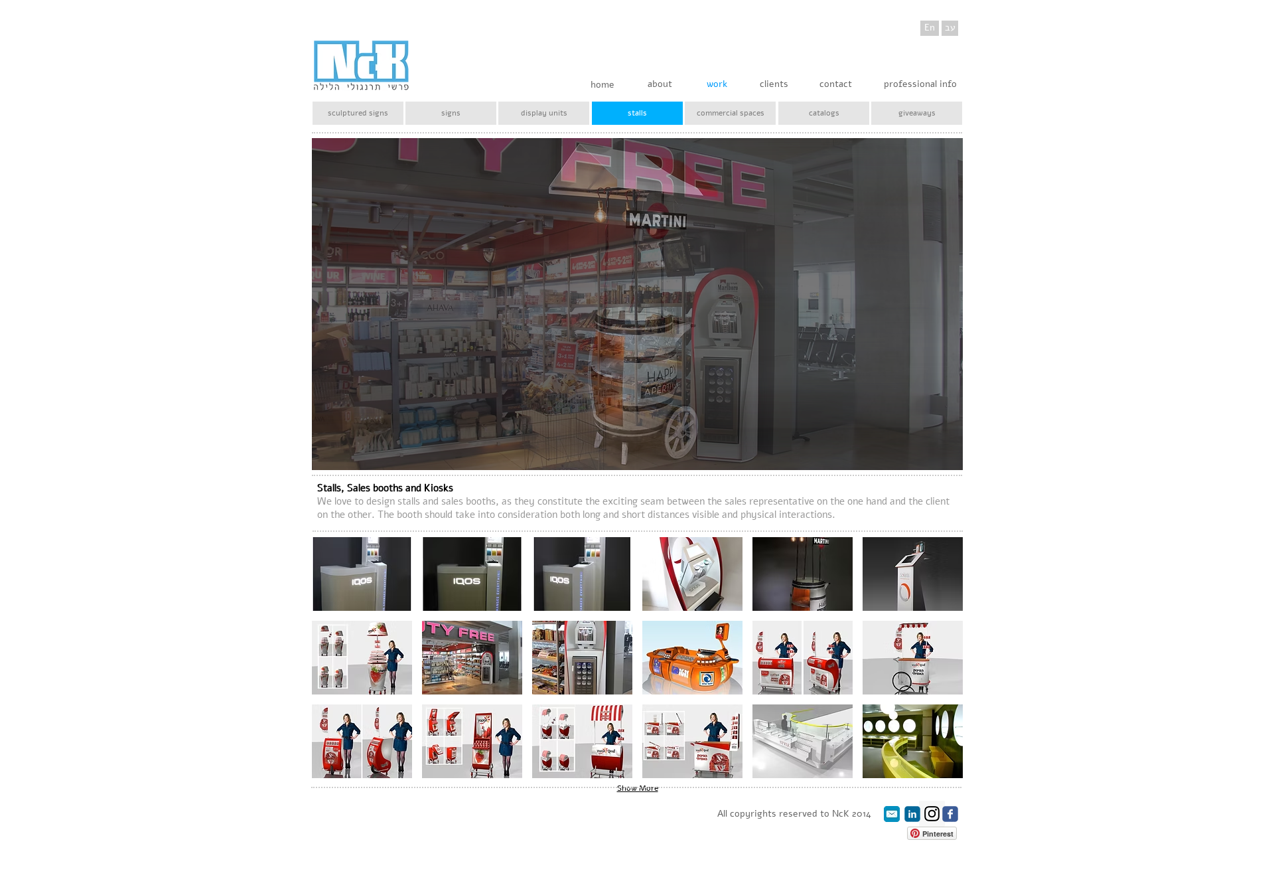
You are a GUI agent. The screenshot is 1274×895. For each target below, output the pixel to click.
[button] (362, 574)
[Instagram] (932, 814)
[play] (943, 450)
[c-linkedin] (912, 814)
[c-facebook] (950, 814)
